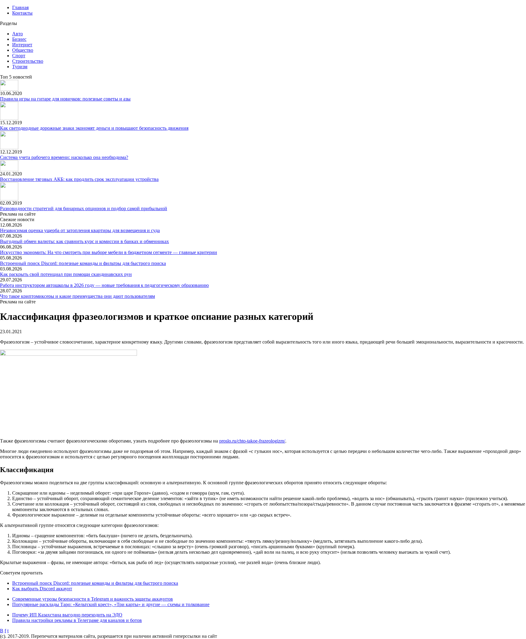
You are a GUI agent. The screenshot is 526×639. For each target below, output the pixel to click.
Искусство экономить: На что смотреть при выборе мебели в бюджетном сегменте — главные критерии (108, 252)
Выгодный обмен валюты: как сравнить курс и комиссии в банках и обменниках (84, 241)
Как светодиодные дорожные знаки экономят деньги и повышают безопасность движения (94, 128)
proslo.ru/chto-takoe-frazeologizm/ (252, 440)
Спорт (18, 55)
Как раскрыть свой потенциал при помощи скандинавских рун (66, 274)
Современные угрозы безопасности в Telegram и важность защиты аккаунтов (92, 599)
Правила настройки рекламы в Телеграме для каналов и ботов (77, 620)
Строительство (27, 61)
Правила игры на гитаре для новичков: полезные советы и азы (65, 98)
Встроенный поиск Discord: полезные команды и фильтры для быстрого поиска (83, 263)
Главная (20, 7)
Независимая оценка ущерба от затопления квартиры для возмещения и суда (80, 230)
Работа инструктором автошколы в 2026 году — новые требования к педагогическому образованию (104, 285)
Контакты (22, 13)
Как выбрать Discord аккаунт (42, 588)
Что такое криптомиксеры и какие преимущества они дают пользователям (77, 296)
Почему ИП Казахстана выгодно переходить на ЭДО (67, 614)
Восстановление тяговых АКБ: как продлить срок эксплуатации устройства (79, 179)
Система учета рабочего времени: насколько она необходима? (64, 157)
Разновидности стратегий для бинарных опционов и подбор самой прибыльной (83, 208)
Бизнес (19, 39)
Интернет (22, 44)
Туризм (19, 66)
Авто (17, 33)
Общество (22, 50)
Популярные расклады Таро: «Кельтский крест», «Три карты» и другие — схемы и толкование (110, 604)
